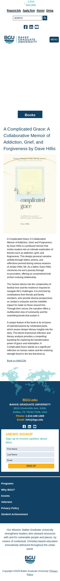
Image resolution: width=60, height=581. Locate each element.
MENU (54, 39)
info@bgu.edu (34, 419)
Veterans (6, 502)
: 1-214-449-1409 (31, 3)
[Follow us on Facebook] (26, 26)
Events (5, 495)
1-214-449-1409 (34, 416)
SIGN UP (31, 466)
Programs (7, 483)
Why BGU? (8, 489)
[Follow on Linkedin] (31, 26)
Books (30, 115)
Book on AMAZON (16, 361)
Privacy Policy (10, 508)
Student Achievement (14, 514)
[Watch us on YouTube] (37, 26)
